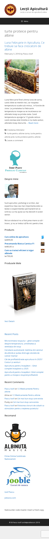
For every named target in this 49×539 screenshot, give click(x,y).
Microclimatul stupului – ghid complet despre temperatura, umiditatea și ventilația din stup (22, 343)
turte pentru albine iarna (18, 133)
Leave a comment (15, 140)
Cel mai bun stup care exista (30, 398)
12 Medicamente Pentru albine (26, 395)
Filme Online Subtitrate (15, 456)
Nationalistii (10, 459)
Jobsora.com (10, 497)
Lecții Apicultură (34, 8)
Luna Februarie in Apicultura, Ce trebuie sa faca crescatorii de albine (24, 46)
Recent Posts (11, 334)
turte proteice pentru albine (27, 137)
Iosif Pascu (9, 492)
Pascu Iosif (9, 388)
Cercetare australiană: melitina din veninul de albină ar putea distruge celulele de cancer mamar (24, 353)
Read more (33, 123)
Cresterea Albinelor (15, 130)
